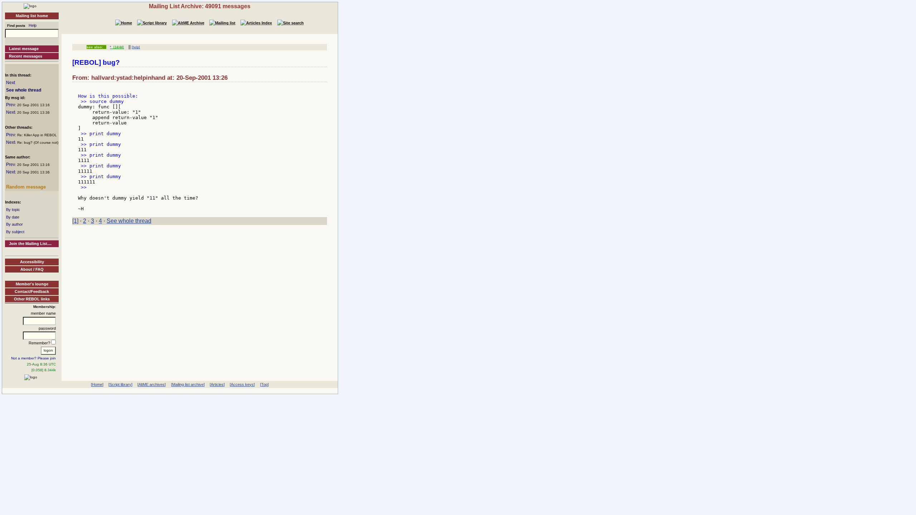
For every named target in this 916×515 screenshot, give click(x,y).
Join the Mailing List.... (30, 243)
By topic (13, 209)
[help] (136, 47)
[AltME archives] (151, 384)
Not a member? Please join (33, 358)
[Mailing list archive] (188, 384)
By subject (15, 232)
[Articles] (217, 384)
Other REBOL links (32, 299)
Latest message (24, 48)
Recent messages (25, 56)
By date (12, 217)
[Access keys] (242, 384)
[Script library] (120, 384)
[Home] (30, 6)
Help (32, 25)
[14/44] (117, 47)
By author (14, 224)
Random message (26, 187)
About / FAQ (32, 269)
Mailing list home (32, 16)
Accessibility (32, 262)
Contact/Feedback (32, 291)
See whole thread (23, 90)
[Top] (264, 384)
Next (10, 82)
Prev (10, 104)
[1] (75, 221)
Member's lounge (32, 284)
